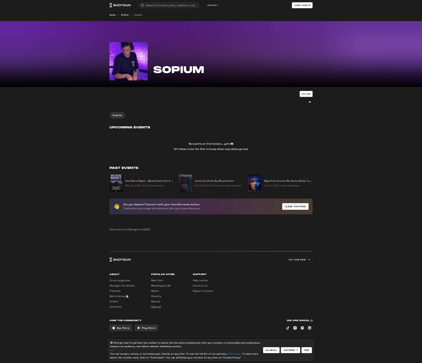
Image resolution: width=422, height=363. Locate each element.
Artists (125, 14)
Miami (155, 291)
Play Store (148, 327)
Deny (306, 350)
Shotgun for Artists (122, 285)
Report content (203, 291)
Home (112, 14)
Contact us (200, 285)
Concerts (115, 306)
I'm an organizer (119, 280)
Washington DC (161, 285)
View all (156, 306)
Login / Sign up (302, 5)
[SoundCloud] (310, 102)
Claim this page (295, 206)
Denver (155, 301)
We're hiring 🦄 (119, 296)
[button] (306, 94)
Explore (212, 5)
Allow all (271, 350)
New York (157, 280)
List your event (297, 259)
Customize (289, 350)
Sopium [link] (138, 14)
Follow (306, 94)
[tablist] (211, 115)
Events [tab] (117, 115)
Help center (200, 280)
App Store (123, 327)
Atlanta (156, 296)
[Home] (120, 5)
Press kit (115, 291)
